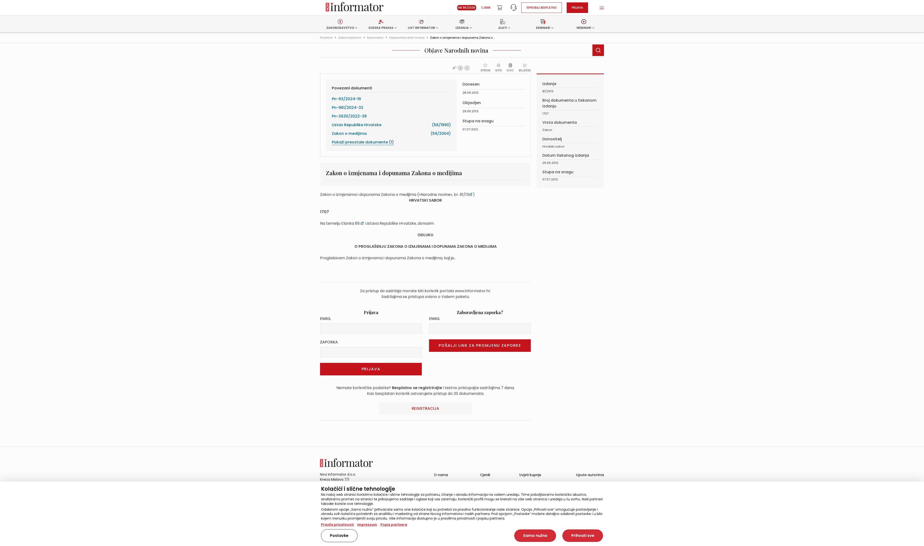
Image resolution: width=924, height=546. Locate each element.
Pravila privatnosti (337, 524)
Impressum (367, 524)
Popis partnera (393, 524)
